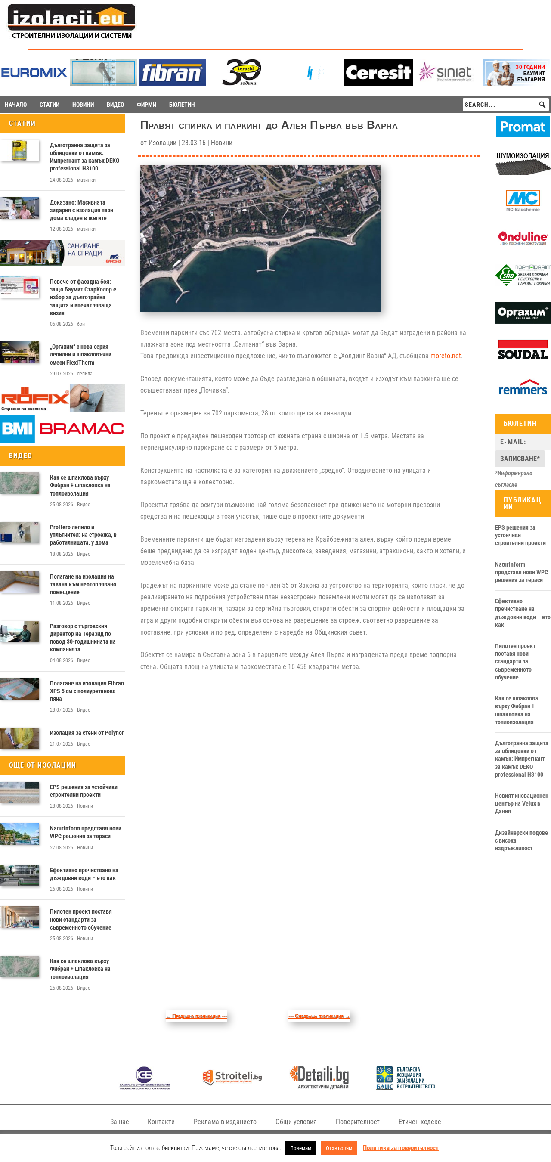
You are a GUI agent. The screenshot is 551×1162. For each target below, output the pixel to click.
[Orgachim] (523, 321)
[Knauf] (310, 83)
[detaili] (319, 1087)
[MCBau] (523, 209)
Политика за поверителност (401, 1148)
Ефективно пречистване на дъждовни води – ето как (84, 874)
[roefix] (62, 409)
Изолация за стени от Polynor (87, 732)
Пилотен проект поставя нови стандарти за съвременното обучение (81, 919)
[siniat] (447, 83)
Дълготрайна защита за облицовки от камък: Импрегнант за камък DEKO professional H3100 (84, 157)
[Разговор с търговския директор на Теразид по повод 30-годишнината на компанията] (19, 631)
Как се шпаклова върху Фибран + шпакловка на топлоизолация (80, 485)
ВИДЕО (115, 104)
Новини (85, 806)
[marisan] (103, 83)
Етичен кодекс (420, 1122)
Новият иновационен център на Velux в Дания (521, 803)
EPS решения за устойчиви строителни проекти (84, 791)
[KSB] (145, 1087)
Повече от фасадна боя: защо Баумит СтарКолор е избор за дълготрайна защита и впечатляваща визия (83, 297)
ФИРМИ (146, 104)
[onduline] (523, 247)
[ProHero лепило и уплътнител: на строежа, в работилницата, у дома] (19, 532)
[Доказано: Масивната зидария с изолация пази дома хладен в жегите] (19, 208)
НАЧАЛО (16, 104)
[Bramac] (62, 440)
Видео (83, 505)
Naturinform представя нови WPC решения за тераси (85, 832)
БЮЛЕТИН (182, 104)
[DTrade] (523, 172)
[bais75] (406, 1087)
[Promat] (523, 135)
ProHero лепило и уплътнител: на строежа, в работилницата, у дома (83, 535)
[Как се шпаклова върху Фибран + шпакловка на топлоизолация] (19, 483)
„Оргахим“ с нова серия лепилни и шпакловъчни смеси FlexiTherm (80, 354)
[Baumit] (516, 83)
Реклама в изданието (225, 1122)
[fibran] (172, 83)
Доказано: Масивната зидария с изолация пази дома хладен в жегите (81, 210)
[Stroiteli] (232, 1087)
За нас (119, 1122)
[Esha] (523, 284)
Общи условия (296, 1122)
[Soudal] (523, 359)
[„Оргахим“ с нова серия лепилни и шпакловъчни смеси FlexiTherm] (19, 352)
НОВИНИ (83, 104)
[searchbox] (506, 104)
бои (81, 324)
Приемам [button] (300, 1148)
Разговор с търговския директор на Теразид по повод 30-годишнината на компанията (83, 638)
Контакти (161, 1122)
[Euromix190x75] (34, 84)
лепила (85, 374)
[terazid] (241, 83)
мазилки (86, 180)
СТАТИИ (49, 104)
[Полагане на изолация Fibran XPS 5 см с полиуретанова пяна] (19, 689)
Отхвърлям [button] (339, 1148)
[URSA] (62, 264)
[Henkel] (378, 84)
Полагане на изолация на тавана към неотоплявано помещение (83, 584)
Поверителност (358, 1122)
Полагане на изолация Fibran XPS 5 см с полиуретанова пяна (87, 691)
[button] (542, 104)
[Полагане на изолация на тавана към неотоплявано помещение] (19, 582)
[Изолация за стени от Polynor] (19, 738)
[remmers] (523, 396)
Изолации (162, 143)
